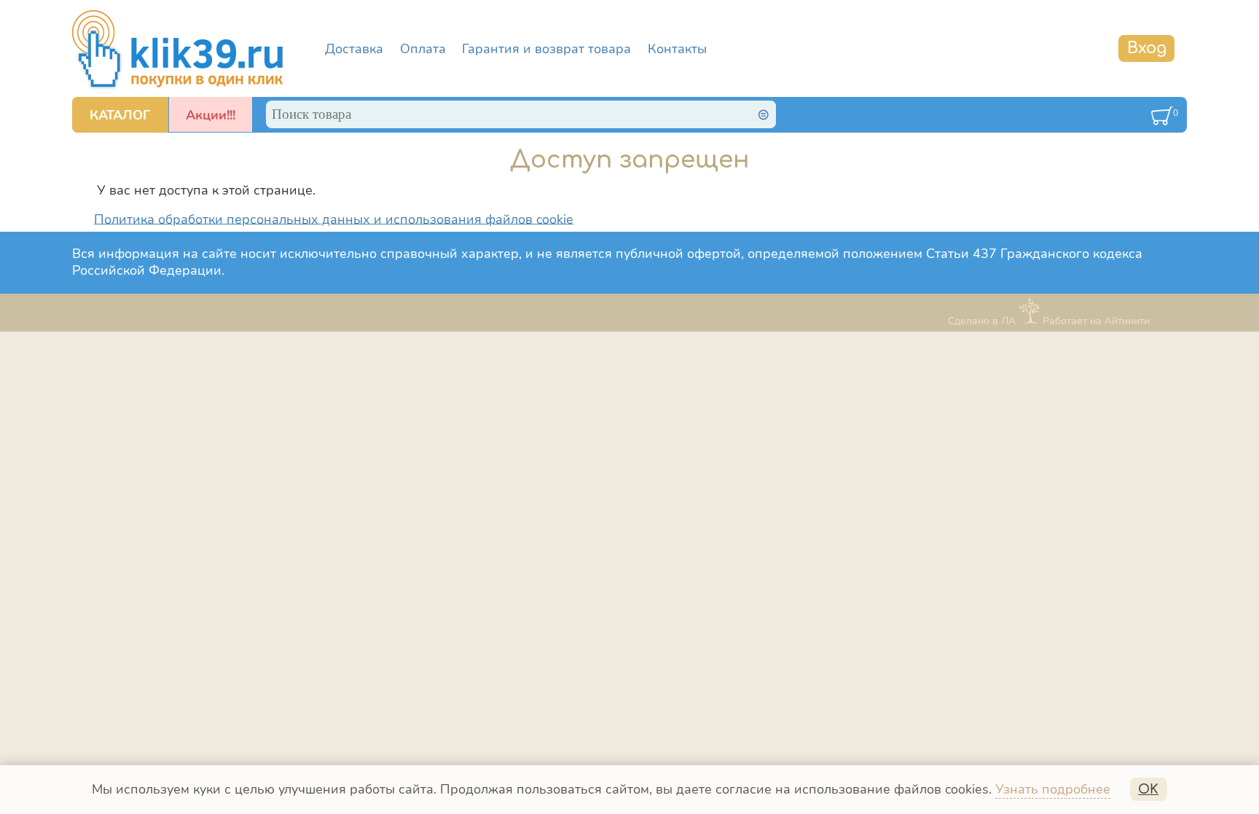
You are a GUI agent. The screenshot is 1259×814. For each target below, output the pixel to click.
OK (1148, 790)
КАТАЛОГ (120, 115)
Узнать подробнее (1052, 789)
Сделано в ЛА (982, 320)
